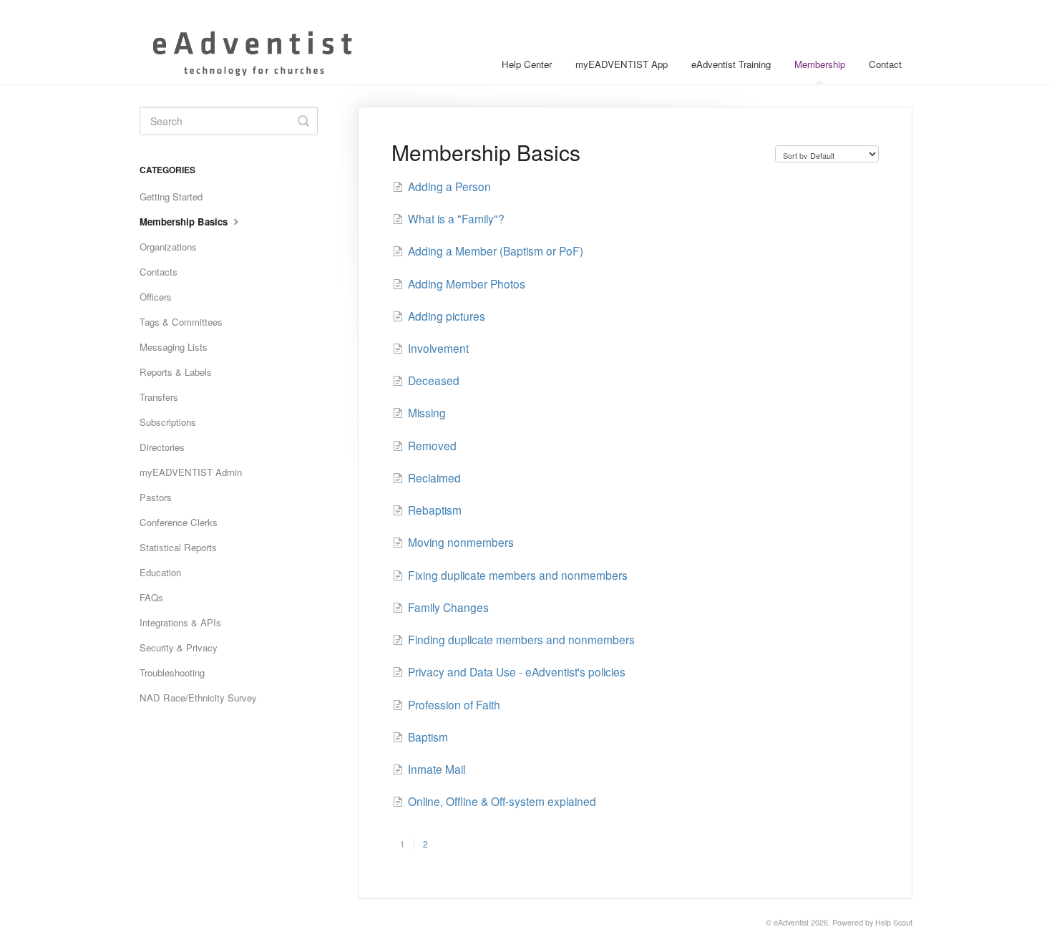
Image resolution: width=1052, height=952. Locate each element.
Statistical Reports (178, 547)
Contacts (158, 271)
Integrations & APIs (180, 622)
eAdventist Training (731, 64)
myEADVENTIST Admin (191, 472)
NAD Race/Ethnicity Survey (198, 697)
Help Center (527, 64)
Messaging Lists (174, 347)
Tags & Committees (181, 322)
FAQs (151, 597)
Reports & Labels (176, 372)
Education (160, 572)
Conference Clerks (179, 522)
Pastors (156, 497)
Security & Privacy (179, 647)
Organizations (168, 246)
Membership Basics (185, 221)
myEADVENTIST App (621, 64)
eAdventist (791, 922)
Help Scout (893, 922)
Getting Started (171, 196)
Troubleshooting (172, 672)
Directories (162, 447)
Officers (156, 296)
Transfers (159, 397)
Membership (819, 64)
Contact (885, 64)
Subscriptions (168, 422)
